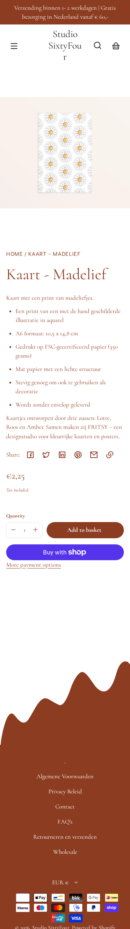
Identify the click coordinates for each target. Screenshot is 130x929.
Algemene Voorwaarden (65, 776)
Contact (65, 806)
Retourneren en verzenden (65, 836)
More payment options (33, 564)
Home (14, 254)
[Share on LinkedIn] (62, 455)
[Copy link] (110, 455)
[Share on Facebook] (30, 455)
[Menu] (14, 45)
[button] (97, 45)
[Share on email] (94, 455)
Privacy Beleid (65, 791)
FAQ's (65, 821)
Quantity (15, 516)
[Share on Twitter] (46, 455)
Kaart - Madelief (54, 254)
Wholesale (65, 852)
